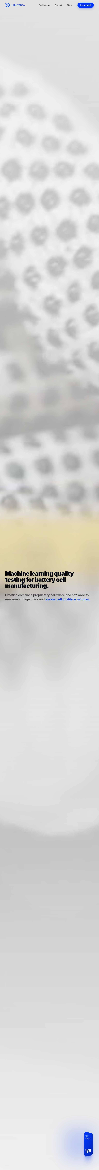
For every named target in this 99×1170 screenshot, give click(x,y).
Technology (44, 5)
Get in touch (85, 5)
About (69, 5)
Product (58, 5)
